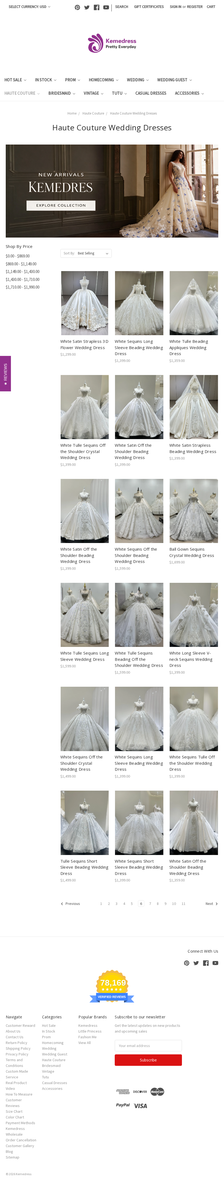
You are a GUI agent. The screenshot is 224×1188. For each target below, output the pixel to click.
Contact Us (14, 1036)
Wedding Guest (172, 79)
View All (84, 1042)
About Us (13, 1031)
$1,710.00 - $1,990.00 (22, 287)
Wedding (136, 79)
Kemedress (88, 1025)
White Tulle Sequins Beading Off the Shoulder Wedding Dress (139, 659)
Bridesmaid (60, 93)
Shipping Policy (18, 1048)
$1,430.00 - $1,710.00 (22, 279)
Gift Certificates (149, 6)
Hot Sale (13, 79)
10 (174, 903)
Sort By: (69, 253)
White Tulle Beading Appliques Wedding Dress (188, 347)
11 (183, 903)
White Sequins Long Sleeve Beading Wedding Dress (139, 347)
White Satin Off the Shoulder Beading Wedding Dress (133, 451)
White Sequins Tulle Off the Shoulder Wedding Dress (192, 763)
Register (195, 6)
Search (121, 6)
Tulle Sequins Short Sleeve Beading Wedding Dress (84, 867)
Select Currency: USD (28, 6)
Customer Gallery (20, 1145)
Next (210, 903)
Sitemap (12, 1157)
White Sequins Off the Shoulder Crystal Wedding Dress (81, 763)
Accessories (187, 93)
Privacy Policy (17, 1054)
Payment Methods (20, 1122)
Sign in (175, 6)
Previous (72, 903)
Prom (70, 79)
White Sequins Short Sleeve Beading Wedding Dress (139, 867)
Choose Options (84, 307)
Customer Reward (20, 1025)
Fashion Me (87, 1036)
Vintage (92, 93)
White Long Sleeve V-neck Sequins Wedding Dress (191, 659)
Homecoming (102, 79)
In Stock (44, 79)
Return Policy (16, 1042)
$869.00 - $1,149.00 (21, 263)
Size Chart (14, 1111)
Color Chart (15, 1117)
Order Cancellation (21, 1140)
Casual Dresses (150, 93)
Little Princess (90, 1031)
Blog (9, 1151)
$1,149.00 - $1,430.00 (22, 271)
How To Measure (19, 1094)
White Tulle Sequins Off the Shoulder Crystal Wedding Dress (83, 451)
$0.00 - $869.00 (18, 256)
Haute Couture (20, 93)
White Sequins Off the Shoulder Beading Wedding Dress (136, 555)
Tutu (117, 93)
